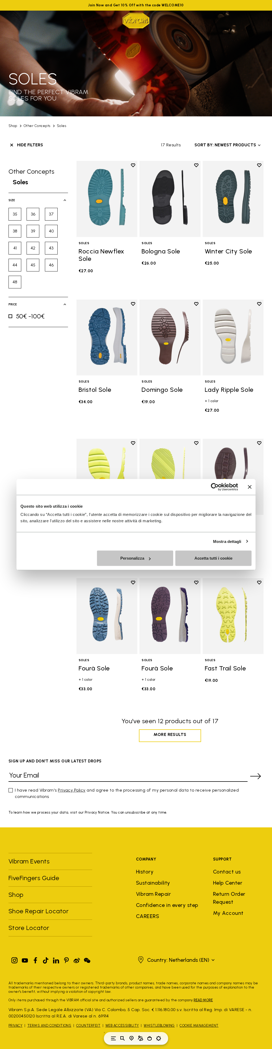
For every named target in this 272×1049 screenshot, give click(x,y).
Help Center (227, 883)
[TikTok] (45, 959)
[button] (175, 960)
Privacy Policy (72, 790)
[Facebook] (35, 959)
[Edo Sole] (233, 477)
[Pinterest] (66, 959)
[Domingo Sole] (169, 338)
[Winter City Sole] (233, 199)
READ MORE (203, 1000)
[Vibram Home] (136, 20)
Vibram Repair (153, 894)
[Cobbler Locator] (140, 1038)
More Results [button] (170, 734)
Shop (12, 126)
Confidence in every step (167, 905)
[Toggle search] (122, 1038)
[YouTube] (25, 959)
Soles (61, 126)
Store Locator (28, 928)
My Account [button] (228, 913)
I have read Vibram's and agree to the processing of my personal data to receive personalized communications (127, 793)
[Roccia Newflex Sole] (106, 199)
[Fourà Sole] (106, 616)
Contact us (227, 871)
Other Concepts (37, 126)
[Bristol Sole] (106, 338)
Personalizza (132, 558)
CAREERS (147, 916)
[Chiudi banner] (250, 487)
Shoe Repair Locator (38, 911)
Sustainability (153, 883)
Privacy (15, 1026)
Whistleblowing (159, 1026)
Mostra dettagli (227, 541)
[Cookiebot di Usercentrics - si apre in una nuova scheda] (215, 487)
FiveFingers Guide (34, 878)
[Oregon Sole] (169, 477)
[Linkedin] (56, 959)
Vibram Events (28, 861)
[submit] (256, 776)
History (145, 871)
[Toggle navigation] (113, 1038)
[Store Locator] (131, 1038)
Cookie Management (199, 1026)
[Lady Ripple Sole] (233, 338)
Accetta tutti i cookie (213, 558)
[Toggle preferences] (158, 1038)
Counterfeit (88, 1026)
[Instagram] (14, 959)
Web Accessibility (122, 1026)
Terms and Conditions (49, 1026)
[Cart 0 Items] (149, 1038)
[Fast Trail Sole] (233, 616)
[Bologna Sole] (169, 199)
